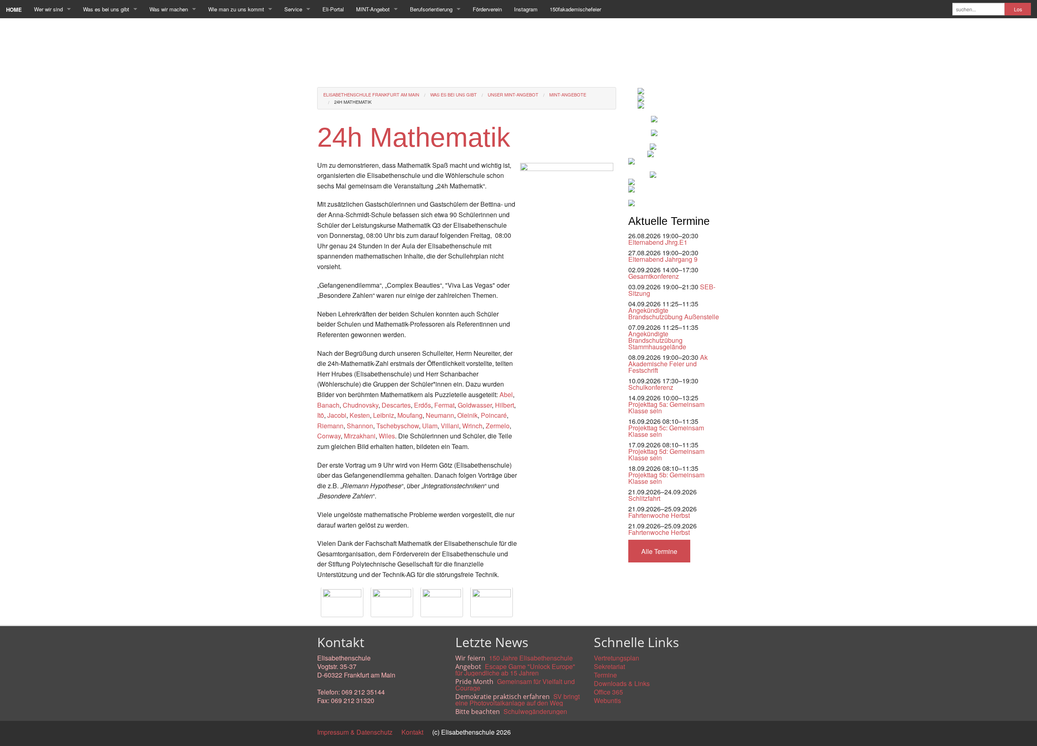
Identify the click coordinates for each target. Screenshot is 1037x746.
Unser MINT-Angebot (513, 94)
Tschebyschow (397, 425)
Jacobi (336, 415)
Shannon (360, 425)
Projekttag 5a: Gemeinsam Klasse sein (666, 407)
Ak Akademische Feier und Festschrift (668, 364)
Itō (320, 415)
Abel (506, 394)
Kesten (360, 415)
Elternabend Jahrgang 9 (663, 259)
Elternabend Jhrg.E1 (657, 242)
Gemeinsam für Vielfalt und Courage (515, 685)
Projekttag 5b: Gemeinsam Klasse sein (666, 478)
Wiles (387, 435)
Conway (329, 435)
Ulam (429, 425)
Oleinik (467, 415)
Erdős (422, 405)
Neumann (440, 415)
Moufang (409, 415)
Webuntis (607, 700)
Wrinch (472, 425)
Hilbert (504, 405)
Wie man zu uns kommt (236, 9)
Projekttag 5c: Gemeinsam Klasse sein (666, 431)
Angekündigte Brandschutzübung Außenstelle (673, 313)
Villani (450, 425)
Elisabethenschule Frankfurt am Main (371, 94)
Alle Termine (659, 551)
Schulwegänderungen (535, 711)
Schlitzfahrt (644, 498)
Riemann (330, 425)
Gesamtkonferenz (653, 276)
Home (14, 9)
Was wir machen (168, 9)
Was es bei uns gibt (106, 9)
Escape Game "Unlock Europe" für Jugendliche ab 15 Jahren (515, 670)
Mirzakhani (360, 435)
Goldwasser (475, 405)
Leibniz (383, 415)
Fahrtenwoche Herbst (659, 515)
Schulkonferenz (650, 387)
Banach (328, 405)
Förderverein (487, 9)
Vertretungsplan (616, 658)
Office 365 (608, 692)
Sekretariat (609, 666)
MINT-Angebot (373, 9)
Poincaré (494, 415)
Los (1018, 9)
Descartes (396, 405)
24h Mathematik (352, 101)
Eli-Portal (333, 9)
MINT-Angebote (567, 94)
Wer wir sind (48, 9)
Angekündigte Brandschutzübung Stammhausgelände (657, 340)
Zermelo (498, 425)
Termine (605, 675)
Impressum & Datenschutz (355, 732)
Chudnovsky (360, 405)
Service (293, 9)
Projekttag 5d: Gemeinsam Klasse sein (666, 454)
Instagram (526, 9)
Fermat (444, 405)
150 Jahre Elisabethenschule (531, 658)
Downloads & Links (622, 683)
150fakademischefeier (575, 9)
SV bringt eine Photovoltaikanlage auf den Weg (517, 700)
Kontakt (412, 732)
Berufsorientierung (431, 9)
